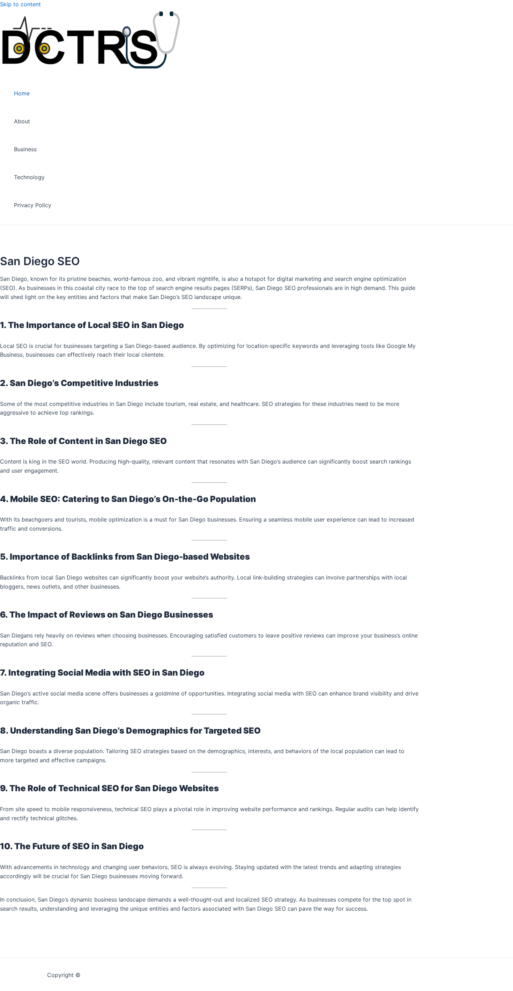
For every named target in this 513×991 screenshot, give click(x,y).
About (22, 121)
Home (22, 93)
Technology (29, 177)
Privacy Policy (32, 205)
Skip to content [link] (20, 4)
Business (25, 149)
